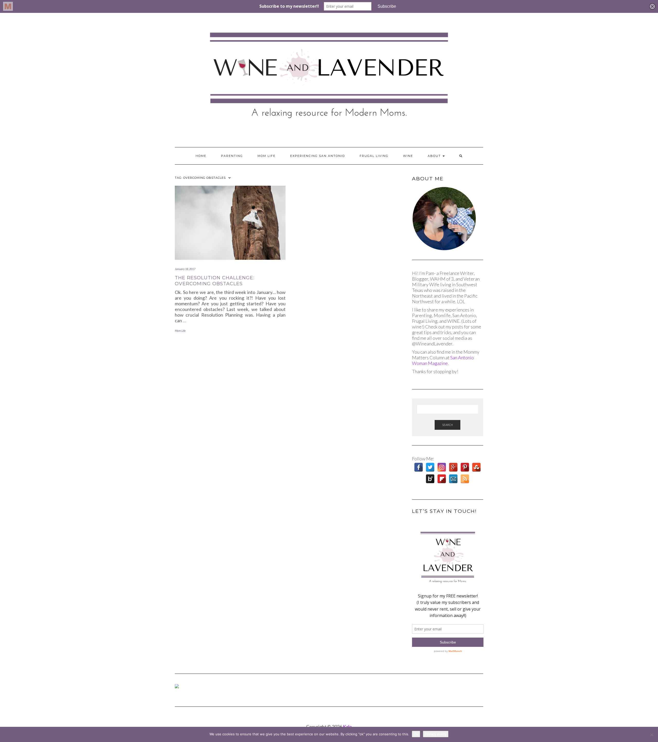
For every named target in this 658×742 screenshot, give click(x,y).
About (435, 156)
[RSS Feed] (464, 478)
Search (447, 424)
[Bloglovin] (430, 478)
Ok (416, 734)
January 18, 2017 (185, 269)
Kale (347, 726)
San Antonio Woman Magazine (443, 360)
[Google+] (453, 467)
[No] (651, 734)
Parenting (232, 156)
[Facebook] (418, 467)
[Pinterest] (464, 467)
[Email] (453, 478)
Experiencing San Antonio (317, 156)
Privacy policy (435, 734)
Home (201, 156)
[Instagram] (441, 467)
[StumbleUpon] (476, 467)
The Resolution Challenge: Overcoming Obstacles (214, 281)
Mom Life (267, 156)
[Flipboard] (441, 478)
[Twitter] (430, 467)
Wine (408, 156)
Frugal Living (374, 156)
